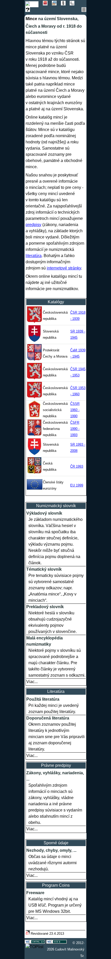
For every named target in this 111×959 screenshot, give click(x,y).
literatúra (34, 255)
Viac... (32, 681)
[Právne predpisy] (65, 4)
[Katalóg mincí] (34, 4)
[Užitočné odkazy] (74, 4)
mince (31, 47)
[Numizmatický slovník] (47, 4)
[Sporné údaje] (29, 10)
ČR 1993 (76, 466)
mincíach (37, 187)
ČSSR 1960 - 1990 (75, 410)
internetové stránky (64, 268)
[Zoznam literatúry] (56, 4)
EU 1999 (76, 485)
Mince (31, 19)
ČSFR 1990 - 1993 (75, 429)
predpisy (33, 224)
